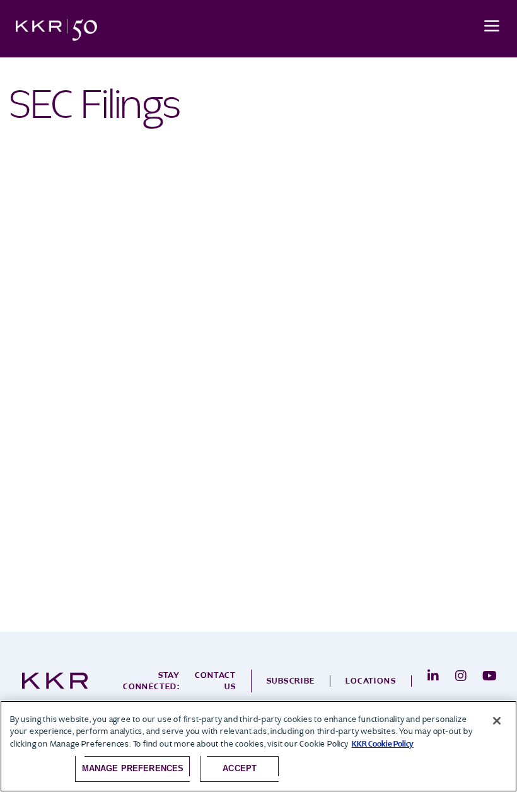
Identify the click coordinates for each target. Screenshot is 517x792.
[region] (258, 746)
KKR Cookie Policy (383, 743)
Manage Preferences (132, 768)
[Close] (497, 721)
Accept (240, 768)
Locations (371, 680)
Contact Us (215, 681)
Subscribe (291, 680)
